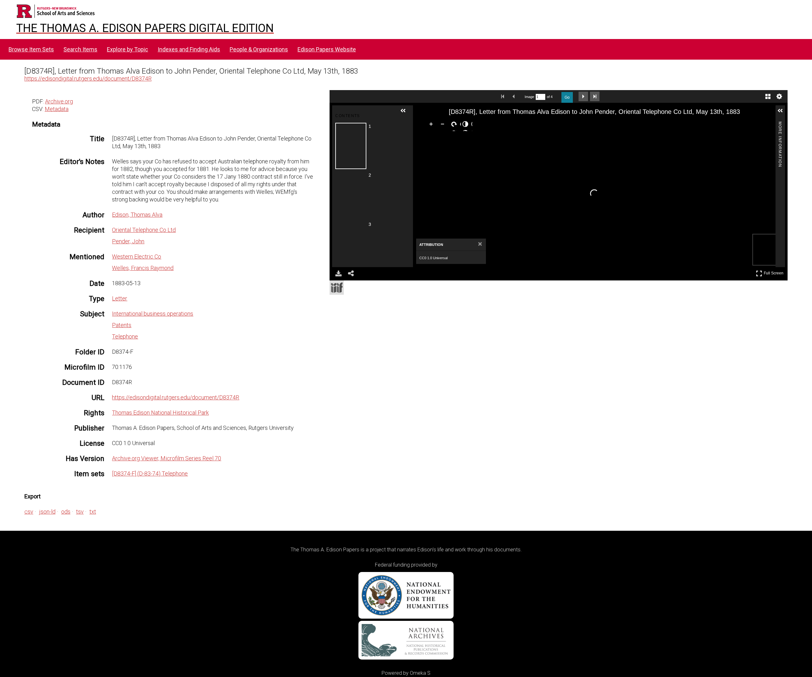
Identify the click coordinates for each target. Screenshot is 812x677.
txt (92, 511)
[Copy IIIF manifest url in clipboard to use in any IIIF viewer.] (337, 287)
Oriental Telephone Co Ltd (144, 230)
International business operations (152, 313)
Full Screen (774, 272)
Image (529, 97)
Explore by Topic (127, 49)
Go (567, 97)
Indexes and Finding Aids (189, 49)
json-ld (47, 511)
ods (65, 511)
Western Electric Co (136, 256)
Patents (121, 325)
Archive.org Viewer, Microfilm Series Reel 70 (166, 458)
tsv (80, 511)
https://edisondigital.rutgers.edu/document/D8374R (88, 78)
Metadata (57, 109)
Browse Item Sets (31, 49)
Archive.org (59, 101)
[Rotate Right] (455, 125)
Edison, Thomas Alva (137, 214)
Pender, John (128, 241)
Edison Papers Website (327, 49)
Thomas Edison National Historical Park (160, 412)
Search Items (80, 49)
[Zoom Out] (443, 125)
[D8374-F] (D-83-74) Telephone (150, 473)
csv (28, 511)
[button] (405, 113)
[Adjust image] (466, 125)
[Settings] (779, 96)
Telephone (125, 336)
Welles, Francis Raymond (143, 268)
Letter (119, 298)
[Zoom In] (432, 125)
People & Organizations (259, 49)
